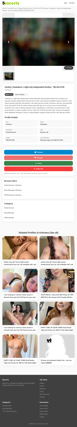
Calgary (42, 383)
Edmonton (43, 388)
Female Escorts (12, 8)
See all (53, 232)
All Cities (42, 397)
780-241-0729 (58, 87)
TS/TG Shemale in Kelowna (12, 195)
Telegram (40, 152)
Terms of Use (44, 408)
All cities (72, 3)
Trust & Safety (44, 405)
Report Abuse (44, 414)
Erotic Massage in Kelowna (13, 190)
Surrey (42, 391)
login (65, 3)
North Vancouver (45, 394)
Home (4, 8)
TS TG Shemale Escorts (9, 411)
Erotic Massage (9, 213)
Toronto (42, 386)
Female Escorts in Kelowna (13, 185)
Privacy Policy (44, 411)
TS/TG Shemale (9, 217)
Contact (42, 417)
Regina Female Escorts (25, 8)
